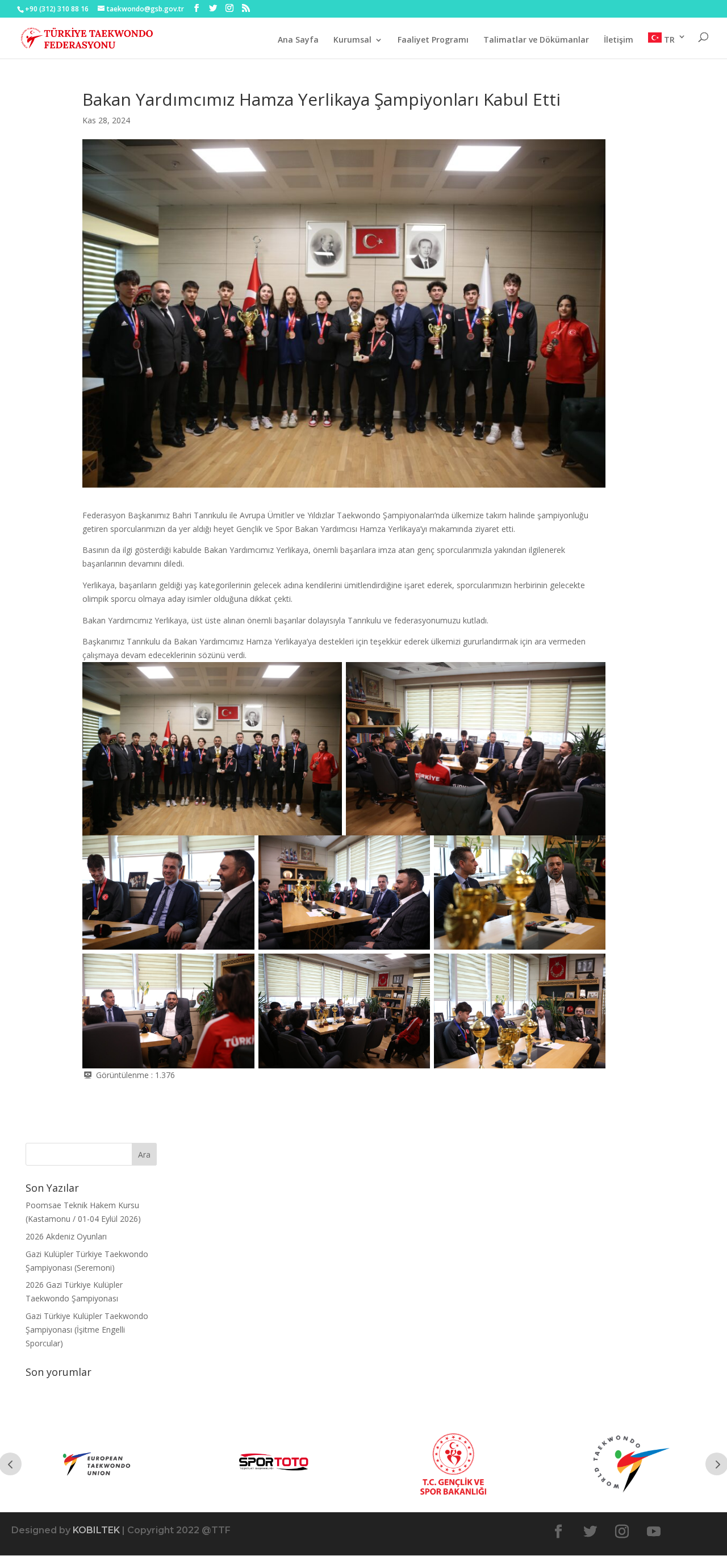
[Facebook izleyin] (558, 1531)
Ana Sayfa (298, 40)
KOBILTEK (96, 1530)
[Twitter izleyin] (590, 1531)
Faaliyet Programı (433, 40)
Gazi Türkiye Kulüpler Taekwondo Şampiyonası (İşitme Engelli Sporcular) (87, 1329)
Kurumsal (352, 40)
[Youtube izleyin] (653, 1531)
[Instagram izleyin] (622, 1531)
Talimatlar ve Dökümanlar (536, 40)
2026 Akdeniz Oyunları (66, 1236)
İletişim (618, 40)
